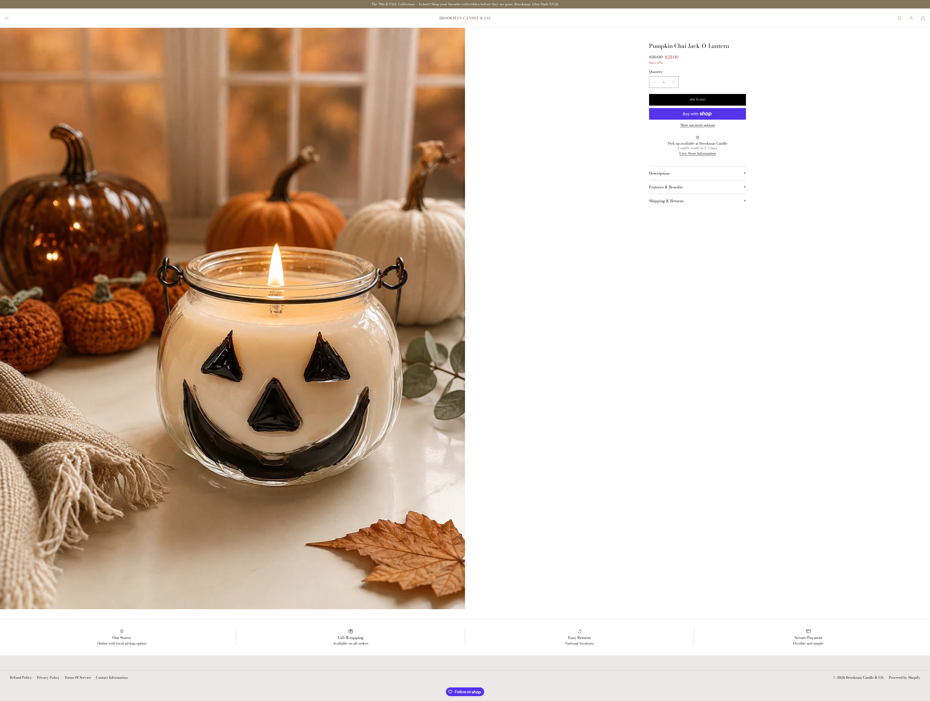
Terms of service (77, 677)
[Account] (911, 18)
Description (659, 173)
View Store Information (697, 153)
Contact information (112, 677)
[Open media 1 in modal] (232, 318)
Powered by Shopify (904, 677)
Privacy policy (48, 677)
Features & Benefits (666, 187)
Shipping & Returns (666, 201)
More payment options (697, 125)
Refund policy (21, 677)
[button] (899, 18)
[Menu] (10, 18)
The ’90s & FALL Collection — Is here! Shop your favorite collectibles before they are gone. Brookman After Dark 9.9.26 (465, 4)
